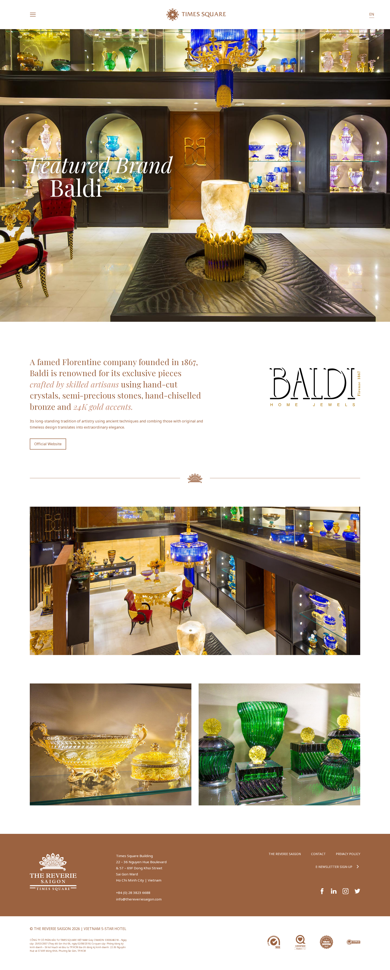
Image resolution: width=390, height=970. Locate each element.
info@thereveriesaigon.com (139, 899)
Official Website (48, 443)
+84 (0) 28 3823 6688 (133, 892)
